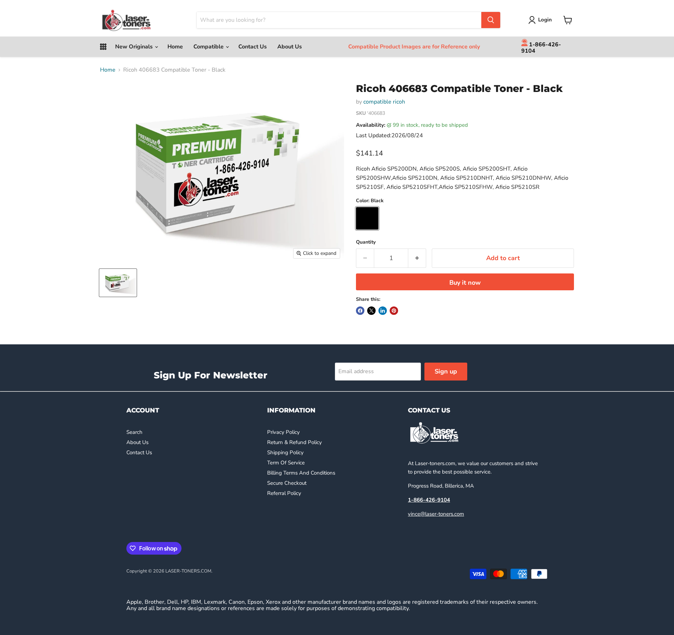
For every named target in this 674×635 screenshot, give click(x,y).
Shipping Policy (285, 452)
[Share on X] (371, 310)
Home (175, 47)
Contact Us (252, 47)
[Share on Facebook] (360, 310)
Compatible (209, 47)
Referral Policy (284, 493)
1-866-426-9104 (541, 47)
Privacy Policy (283, 432)
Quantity (366, 242)
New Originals (134, 47)
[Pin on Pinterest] (394, 310)
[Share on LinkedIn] (382, 310)
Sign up (446, 371)
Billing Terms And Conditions (301, 472)
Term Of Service (286, 462)
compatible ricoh (384, 102)
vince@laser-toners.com (436, 513)
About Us (289, 47)
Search (134, 432)
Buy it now (465, 282)
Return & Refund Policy (294, 442)
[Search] (490, 20)
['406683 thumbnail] (118, 283)
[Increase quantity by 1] (417, 258)
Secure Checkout (286, 483)
